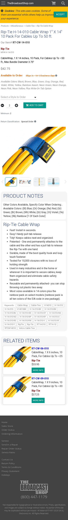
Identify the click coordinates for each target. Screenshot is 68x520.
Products (5, 26)
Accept (60, 14)
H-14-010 (59, 305)
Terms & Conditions (11, 467)
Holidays (6, 474)
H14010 (47, 305)
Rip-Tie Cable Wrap (45, 26)
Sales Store (7, 425)
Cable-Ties (36, 305)
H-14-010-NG (55, 313)
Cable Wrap (22, 305)
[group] (11, 182)
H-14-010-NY (40, 317)
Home (4, 422)
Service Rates (8, 452)
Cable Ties (30, 26)
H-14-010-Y (10, 324)
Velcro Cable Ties (27, 328)
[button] (63, 3)
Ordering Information (12, 433)
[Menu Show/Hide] (3, 3)
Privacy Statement (10, 471)
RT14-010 (41, 324)
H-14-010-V (40, 320)
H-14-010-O (54, 317)
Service (5, 440)
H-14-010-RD (10, 320)
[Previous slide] (3, 182)
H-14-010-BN (50, 309)
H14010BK (21, 309)
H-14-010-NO (10, 317)
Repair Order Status (12, 448)
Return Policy (8, 463)
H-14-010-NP (25, 317)
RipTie (21, 324)
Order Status (8, 429)
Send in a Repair (10, 444)
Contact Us (7, 459)
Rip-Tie (30, 324)
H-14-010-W (53, 320)
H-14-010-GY (40, 313)
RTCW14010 (10, 328)
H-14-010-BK (35, 309)
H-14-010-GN (25, 313)
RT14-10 (52, 324)
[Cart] (54, 3)
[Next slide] (65, 182)
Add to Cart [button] (35, 105)
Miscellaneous (17, 26)
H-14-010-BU (10, 313)
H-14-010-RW (25, 320)
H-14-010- (9, 309)
